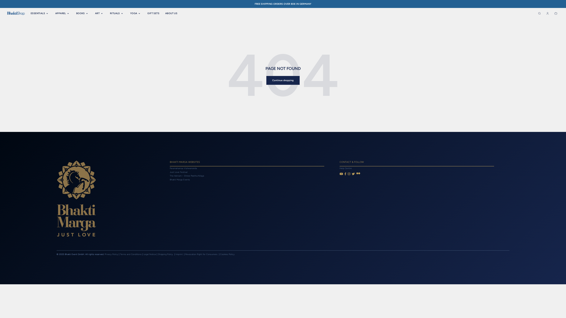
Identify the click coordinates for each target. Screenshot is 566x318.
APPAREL (60, 13)
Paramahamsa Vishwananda (183, 168)
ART (97, 13)
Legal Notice (150, 254)
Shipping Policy (166, 254)
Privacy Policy (111, 254)
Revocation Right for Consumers (201, 254)
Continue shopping (283, 80)
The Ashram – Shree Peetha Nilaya (187, 176)
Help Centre (346, 168)
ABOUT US (171, 13)
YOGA (133, 13)
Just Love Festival (178, 172)
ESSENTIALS (38, 13)
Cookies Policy (227, 254)
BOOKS (80, 13)
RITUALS (115, 13)
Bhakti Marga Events (180, 179)
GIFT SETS (153, 13)
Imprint (179, 254)
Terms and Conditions (131, 254)
